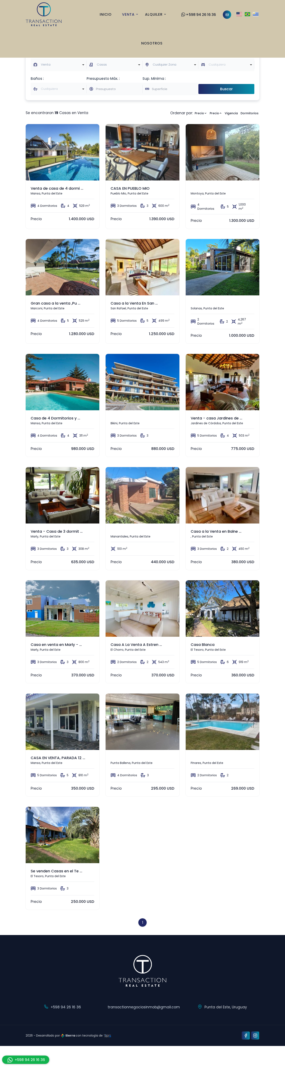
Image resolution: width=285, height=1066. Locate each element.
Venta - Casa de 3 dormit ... (57, 531)
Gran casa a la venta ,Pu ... (55, 303)
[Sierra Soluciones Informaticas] (107, 1035)
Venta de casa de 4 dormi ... (57, 188)
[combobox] (59, 64)
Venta (128, 14)
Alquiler (154, 14)
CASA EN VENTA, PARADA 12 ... (58, 757)
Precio (199, 113)
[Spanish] (256, 14)
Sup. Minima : (154, 78)
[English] (239, 14)
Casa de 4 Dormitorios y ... (55, 418)
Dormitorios (250, 113)
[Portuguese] (247, 14)
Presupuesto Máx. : (103, 78)
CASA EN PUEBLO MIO (130, 188)
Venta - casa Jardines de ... (216, 418)
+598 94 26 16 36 (201, 14)
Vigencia (231, 113)
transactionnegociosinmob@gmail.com (144, 1007)
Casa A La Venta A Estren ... (136, 644)
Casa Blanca (202, 644)
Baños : (37, 78)
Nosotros (152, 43)
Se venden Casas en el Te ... (56, 871)
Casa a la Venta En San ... (134, 303)
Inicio (106, 14)
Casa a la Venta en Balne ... (216, 531)
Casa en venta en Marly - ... (56, 644)
